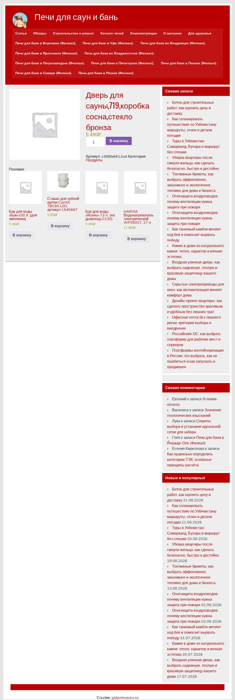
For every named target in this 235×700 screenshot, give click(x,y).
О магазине (172, 33)
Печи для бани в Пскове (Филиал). (189, 63)
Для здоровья (199, 33)
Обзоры (39, 33)
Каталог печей (112, 33)
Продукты (94, 160)
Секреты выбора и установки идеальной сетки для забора (194, 426)
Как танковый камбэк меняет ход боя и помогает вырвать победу (194, 234)
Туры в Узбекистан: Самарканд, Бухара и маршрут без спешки (193, 146)
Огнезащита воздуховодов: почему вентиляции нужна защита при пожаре (192, 201)
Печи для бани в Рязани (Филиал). (106, 73)
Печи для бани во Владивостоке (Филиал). (119, 53)
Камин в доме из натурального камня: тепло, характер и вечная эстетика (195, 251)
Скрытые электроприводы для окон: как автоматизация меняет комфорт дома (195, 289)
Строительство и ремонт (73, 33)
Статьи (21, 33)
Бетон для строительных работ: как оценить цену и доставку (190, 108)
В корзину (118, 141)
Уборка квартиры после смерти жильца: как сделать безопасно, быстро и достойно (193, 163)
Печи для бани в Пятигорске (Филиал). (122, 63)
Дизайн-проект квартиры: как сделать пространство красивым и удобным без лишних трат (195, 306)
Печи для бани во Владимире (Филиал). (173, 43)
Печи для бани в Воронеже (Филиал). (45, 43)
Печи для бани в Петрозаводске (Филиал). (50, 63)
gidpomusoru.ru (125, 697)
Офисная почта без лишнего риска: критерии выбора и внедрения (194, 322)
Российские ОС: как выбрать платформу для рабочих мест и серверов (194, 339)
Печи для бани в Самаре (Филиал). (43, 73)
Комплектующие (143, 33)
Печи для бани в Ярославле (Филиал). (46, 53)
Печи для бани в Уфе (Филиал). (108, 43)
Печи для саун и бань (76, 16)
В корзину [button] (22, 235)
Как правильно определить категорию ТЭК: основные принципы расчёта (190, 459)
